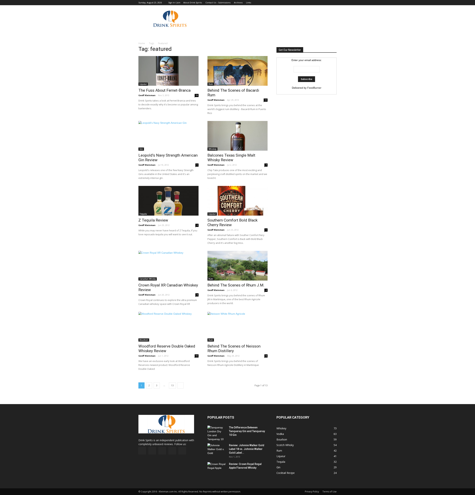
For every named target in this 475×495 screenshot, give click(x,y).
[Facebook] (309, 2)
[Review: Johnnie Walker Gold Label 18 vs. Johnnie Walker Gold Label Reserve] (216, 449)
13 (197, 95)
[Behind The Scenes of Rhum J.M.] (237, 266)
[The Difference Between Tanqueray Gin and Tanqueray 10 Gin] (216, 433)
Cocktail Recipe (285, 473)
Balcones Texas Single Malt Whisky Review (231, 157)
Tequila (143, 214)
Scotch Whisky (285, 445)
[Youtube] (334, 2)
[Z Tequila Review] (168, 201)
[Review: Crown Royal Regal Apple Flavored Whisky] (216, 468)
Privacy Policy (312, 491)
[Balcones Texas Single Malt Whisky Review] (237, 136)
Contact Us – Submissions (217, 2)
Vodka (280, 434)
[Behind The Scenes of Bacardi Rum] (237, 71)
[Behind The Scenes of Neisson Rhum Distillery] (237, 327)
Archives (238, 2)
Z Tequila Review (153, 220)
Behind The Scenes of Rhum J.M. (235, 285)
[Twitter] (327, 2)
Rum (211, 84)
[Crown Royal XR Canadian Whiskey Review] (168, 266)
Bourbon (144, 340)
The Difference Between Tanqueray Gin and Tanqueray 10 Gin (247, 431)
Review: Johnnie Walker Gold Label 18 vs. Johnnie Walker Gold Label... (246, 449)
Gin (141, 149)
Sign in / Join (174, 2)
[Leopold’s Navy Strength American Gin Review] (168, 136)
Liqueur (143, 84)
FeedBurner (314, 87)
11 (266, 100)
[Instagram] (321, 2)
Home (141, 43)
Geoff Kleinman (146, 95)
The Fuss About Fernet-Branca (164, 90)
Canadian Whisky (148, 279)
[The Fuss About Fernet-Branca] (168, 71)
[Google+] (315, 2)
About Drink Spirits (192, 2)
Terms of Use (329, 491)
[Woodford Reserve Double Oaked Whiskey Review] (168, 327)
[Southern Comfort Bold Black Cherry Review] (237, 201)
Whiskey (212, 149)
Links (248, 2)
